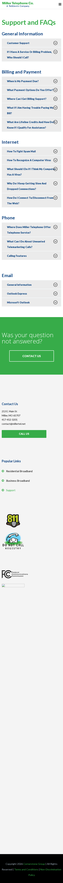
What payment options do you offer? (30, 90)
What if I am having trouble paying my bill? (30, 110)
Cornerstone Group (34, 863)
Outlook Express (17, 293)
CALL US (24, 433)
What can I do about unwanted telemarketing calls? (26, 244)
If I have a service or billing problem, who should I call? (29, 54)
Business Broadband (18, 480)
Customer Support (18, 43)
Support (10, 490)
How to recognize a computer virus (29, 160)
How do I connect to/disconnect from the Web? (30, 200)
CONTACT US (31, 356)
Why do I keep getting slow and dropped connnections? (26, 186)
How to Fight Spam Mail (21, 151)
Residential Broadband (19, 471)
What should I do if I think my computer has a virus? (31, 172)
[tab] (31, 42)
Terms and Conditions (26, 869)
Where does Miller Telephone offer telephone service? (29, 230)
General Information (19, 284)
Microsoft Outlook (18, 302)
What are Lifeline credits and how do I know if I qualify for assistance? (30, 125)
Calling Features (17, 255)
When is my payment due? (23, 81)
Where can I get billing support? (26, 98)
